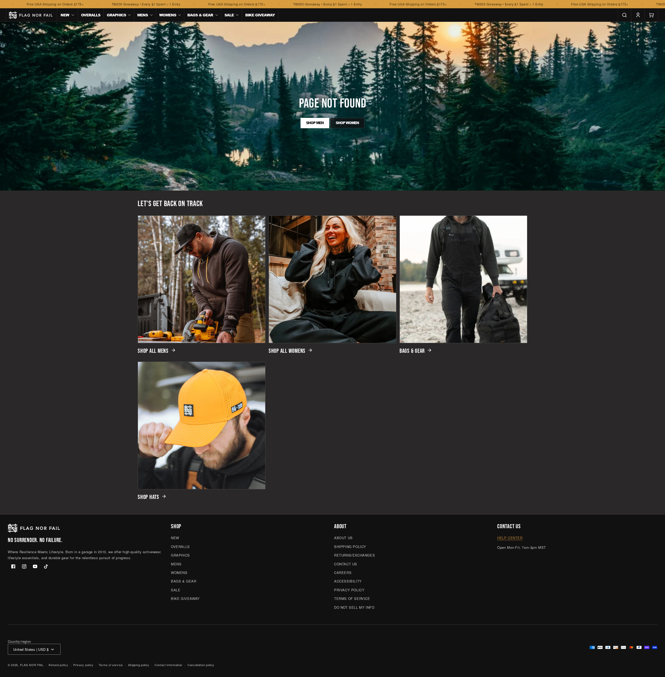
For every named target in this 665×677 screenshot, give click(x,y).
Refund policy (58, 665)
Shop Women (347, 122)
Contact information (168, 665)
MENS (176, 563)
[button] (67, 15)
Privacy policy (83, 665)
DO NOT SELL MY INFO (354, 607)
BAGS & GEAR (412, 351)
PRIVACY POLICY (349, 589)
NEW (175, 538)
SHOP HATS (148, 497)
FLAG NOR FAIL (32, 665)
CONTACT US (345, 563)
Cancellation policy (201, 665)
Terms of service (111, 665)
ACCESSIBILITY (348, 581)
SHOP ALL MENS (153, 351)
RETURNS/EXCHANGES (354, 555)
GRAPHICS (180, 555)
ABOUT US (343, 538)
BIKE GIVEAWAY (185, 598)
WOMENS (179, 572)
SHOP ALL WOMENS (287, 351)
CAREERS (342, 572)
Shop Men (315, 122)
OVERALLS (180, 546)
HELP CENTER (510, 538)
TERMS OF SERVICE (352, 598)
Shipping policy (139, 665)
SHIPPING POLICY (350, 546)
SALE (175, 589)
